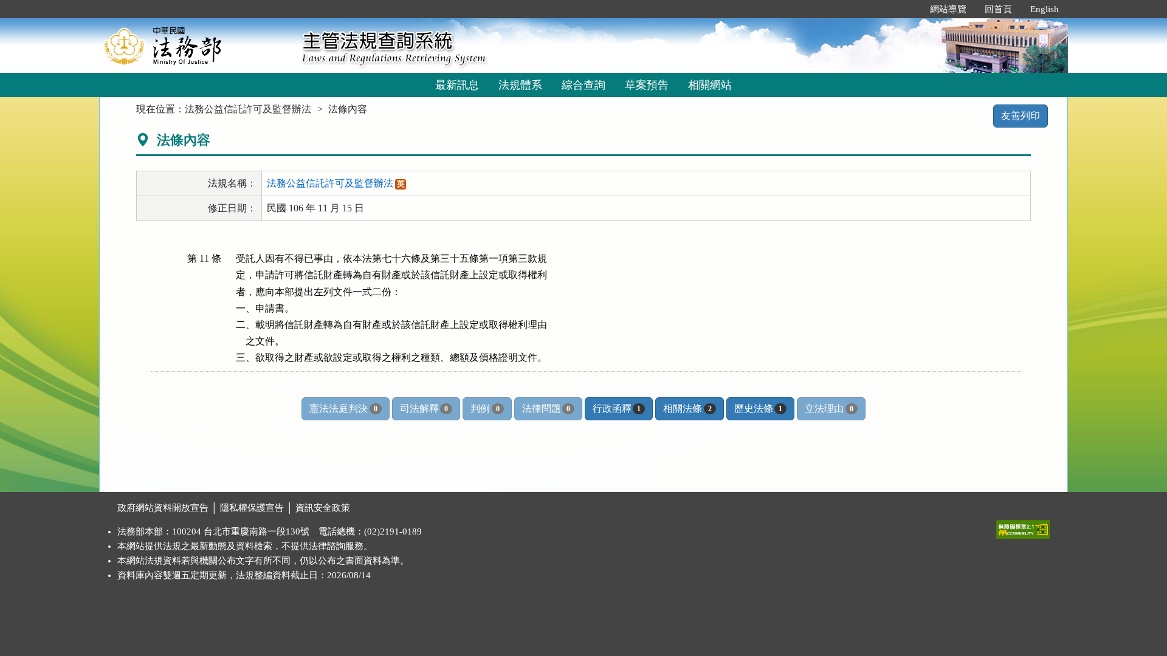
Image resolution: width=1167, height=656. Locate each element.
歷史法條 (758, 408)
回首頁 (998, 9)
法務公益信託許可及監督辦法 (248, 109)
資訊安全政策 (322, 508)
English (1044, 9)
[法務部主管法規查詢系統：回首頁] (196, 45)
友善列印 (1020, 116)
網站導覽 (948, 9)
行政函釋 (617, 408)
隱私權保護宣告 (252, 508)
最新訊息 (457, 85)
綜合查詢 (583, 85)
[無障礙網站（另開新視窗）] (1023, 526)
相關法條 (687, 408)
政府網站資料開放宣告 (162, 508)
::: (908, 9)
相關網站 (710, 85)
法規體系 (520, 85)
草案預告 (647, 85)
